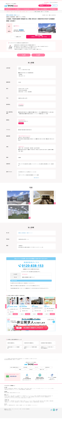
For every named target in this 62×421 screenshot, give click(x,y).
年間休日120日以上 (21, 146)
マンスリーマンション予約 (16, 397)
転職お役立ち (54, 9)
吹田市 (17, 11)
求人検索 (36, 9)
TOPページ (9, 9)
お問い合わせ (31, 369)
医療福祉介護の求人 (28, 389)
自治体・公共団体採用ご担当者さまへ (14, 367)
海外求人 (31, 388)
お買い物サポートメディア (8, 397)
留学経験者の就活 (10, 388)
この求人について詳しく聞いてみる (39, 36)
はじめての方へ (27, 9)
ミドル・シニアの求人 (51, 388)
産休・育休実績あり (21, 104)
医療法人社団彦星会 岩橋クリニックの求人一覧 (26, 11)
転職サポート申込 (42, 369)
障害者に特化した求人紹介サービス (9, 389)
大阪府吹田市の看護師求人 (29, 343)
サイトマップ (36, 367)
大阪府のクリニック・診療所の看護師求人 (30, 347)
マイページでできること (54, 2)
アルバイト (42, 388)
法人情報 (38, 55)
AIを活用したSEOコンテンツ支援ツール (26, 397)
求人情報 (24, 55)
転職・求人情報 (27, 388)
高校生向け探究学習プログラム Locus (15, 392)
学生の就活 (5, 388)
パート (46, 388)
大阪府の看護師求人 (11, 343)
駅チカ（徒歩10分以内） (22, 119)
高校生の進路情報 (6, 392)
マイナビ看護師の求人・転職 (8, 11)
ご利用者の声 (45, 9)
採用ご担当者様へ (46, 2)
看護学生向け (15, 388)
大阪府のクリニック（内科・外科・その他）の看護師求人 (47, 347)
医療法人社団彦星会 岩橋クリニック (12, 15)
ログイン (54, 5)
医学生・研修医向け (21, 388)
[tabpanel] (47, 28)
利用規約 (20, 369)
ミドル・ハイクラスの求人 (36, 388)
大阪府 (14, 11)
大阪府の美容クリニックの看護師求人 (13, 347)
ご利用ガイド (18, 9)
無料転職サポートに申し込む (45, 5)
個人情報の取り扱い (47, 367)
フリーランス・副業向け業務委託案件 (20, 389)
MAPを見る (20, 123)
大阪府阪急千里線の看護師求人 (46, 343)
